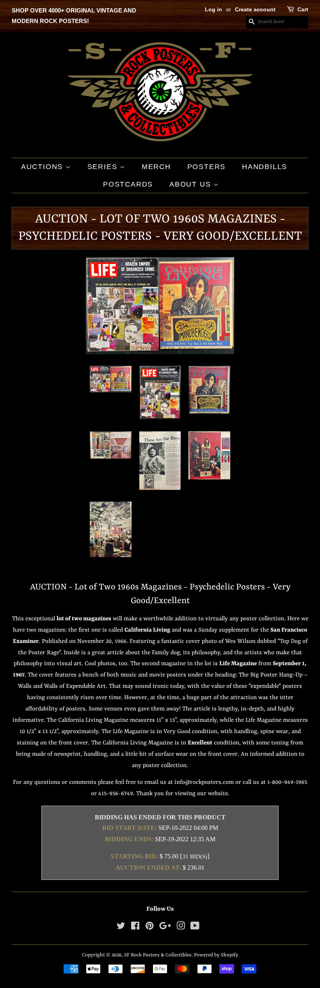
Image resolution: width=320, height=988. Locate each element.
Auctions (43, 167)
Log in (213, 9)
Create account (255, 9)
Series (103, 167)
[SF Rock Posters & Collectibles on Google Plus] (165, 928)
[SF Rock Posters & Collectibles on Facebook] (135, 928)
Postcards (128, 184)
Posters (206, 167)
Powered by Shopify (216, 955)
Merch (156, 167)
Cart (302, 9)
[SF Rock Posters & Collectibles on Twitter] (121, 928)
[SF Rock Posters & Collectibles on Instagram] (180, 928)
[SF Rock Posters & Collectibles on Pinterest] (149, 928)
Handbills (264, 167)
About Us (191, 184)
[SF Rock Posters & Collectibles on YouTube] (194, 928)
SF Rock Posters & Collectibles (158, 955)
